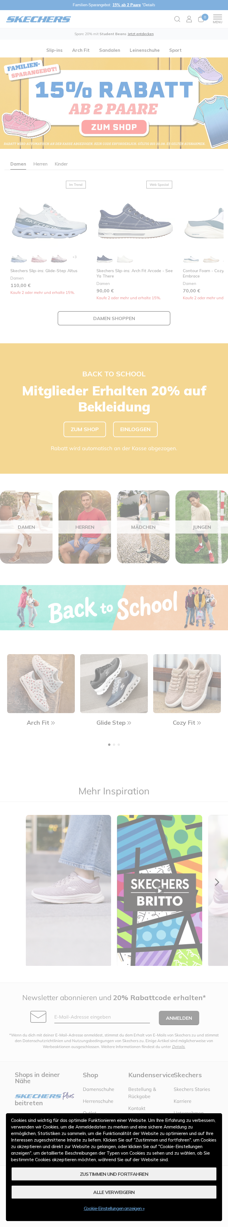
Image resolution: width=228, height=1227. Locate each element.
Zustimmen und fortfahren (114, 1174)
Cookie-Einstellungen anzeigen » (114, 1208)
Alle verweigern (114, 1192)
